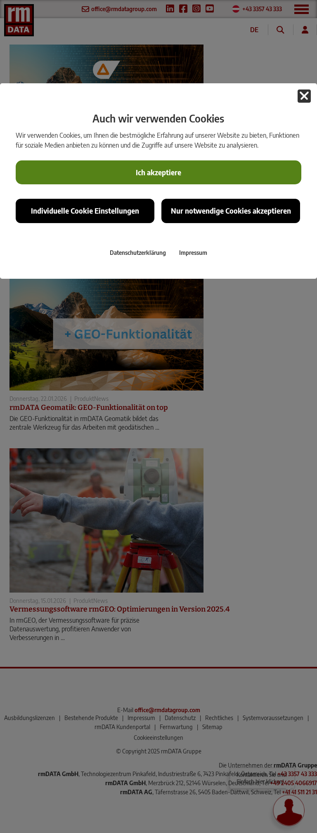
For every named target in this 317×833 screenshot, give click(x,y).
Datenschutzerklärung (138, 252)
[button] (304, 96)
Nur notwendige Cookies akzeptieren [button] (231, 210)
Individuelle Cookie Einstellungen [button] (85, 210)
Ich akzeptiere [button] (158, 172)
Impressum (193, 252)
